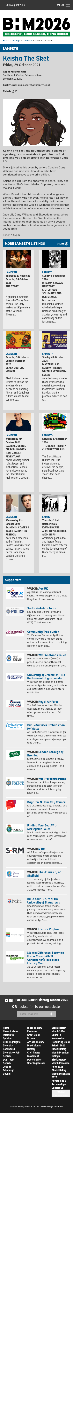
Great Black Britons (33, 1036)
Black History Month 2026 (59, 1029)
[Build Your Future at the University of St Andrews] (15, 901)
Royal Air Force (48, 702)
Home (6, 40)
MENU (60, 5)
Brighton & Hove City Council (46, 802)
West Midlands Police (52, 655)
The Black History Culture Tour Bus (54, 447)
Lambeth (27, 40)
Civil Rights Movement (33, 1054)
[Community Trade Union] (15, 633)
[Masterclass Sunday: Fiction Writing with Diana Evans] (55, 340)
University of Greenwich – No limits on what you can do (46, 676)
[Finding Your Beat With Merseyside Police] (15, 828)
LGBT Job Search (8, 1061)
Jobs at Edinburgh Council (8, 1070)
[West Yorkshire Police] (15, 782)
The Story (12, 286)
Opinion (7, 1038)
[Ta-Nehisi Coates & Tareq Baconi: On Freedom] (18, 503)
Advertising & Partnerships (59, 1082)
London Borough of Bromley (45, 753)
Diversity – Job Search (11, 1054)
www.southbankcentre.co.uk (34, 85)
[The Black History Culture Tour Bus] (55, 422)
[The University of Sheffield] (15, 874)
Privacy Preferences (60, 1093)
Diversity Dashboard (9, 1047)
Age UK (43, 588)
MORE (60, 243)
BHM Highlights (11, 1042)
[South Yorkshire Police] (15, 611)
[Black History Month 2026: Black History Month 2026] (36, 27)
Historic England (49, 929)
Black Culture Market (15, 369)
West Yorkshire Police (52, 779)
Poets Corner (34, 1059)
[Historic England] (15, 935)
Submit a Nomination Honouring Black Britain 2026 (61, 1040)
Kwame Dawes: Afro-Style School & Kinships (54, 530)
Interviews (8, 1035)
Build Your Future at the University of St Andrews (43, 900)
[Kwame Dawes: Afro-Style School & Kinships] (55, 503)
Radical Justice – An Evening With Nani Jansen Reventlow (17, 451)
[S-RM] (15, 850)
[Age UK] (15, 593)
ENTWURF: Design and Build (50, 1106)
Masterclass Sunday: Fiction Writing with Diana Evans (54, 369)
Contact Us (57, 1088)
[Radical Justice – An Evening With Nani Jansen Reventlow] (18, 422)
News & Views (10, 1031)
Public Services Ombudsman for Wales (46, 727)
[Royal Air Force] (15, 703)
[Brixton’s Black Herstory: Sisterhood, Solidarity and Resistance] (55, 259)
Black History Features (34, 1029)
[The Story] (18, 259)
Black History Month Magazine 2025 (61, 1073)
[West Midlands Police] (15, 658)
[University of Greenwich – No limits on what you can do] (15, 677)
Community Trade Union (43, 632)
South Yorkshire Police (41, 608)
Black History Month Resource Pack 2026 (60, 1063)
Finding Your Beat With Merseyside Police (42, 827)
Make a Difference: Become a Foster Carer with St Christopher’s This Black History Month (45, 958)
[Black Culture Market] (18, 340)
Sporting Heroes (36, 1063)
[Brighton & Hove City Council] (15, 806)
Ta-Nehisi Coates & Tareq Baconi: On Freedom (17, 530)
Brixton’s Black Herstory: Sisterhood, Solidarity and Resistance (52, 290)
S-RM (42, 849)
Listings (16, 40)
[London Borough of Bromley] (15, 755)
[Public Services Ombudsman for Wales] (15, 726)
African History (35, 1042)
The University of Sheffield (44, 874)
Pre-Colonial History (34, 1047)
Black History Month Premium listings (60, 1052)
